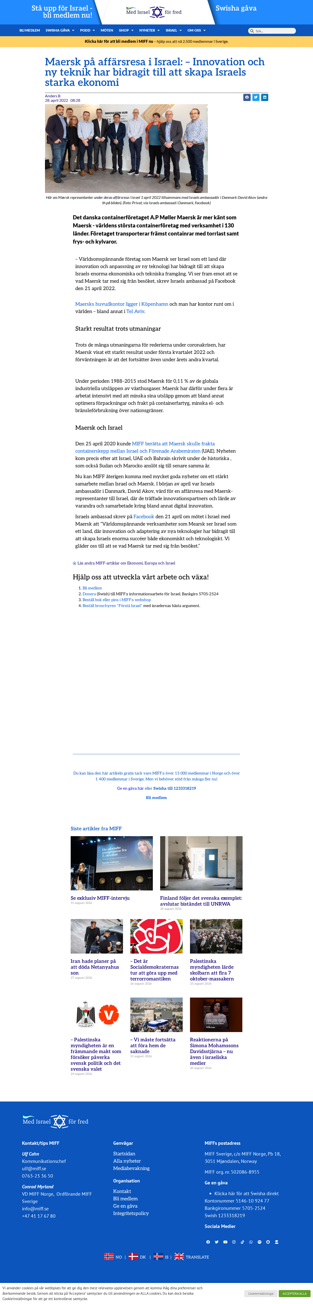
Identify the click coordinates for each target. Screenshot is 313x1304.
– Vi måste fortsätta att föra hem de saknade (153, 1046)
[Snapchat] (268, 1242)
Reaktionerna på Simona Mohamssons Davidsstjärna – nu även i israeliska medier (214, 1051)
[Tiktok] (242, 1242)
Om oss (194, 30)
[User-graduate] (276, 1242)
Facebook (144, 517)
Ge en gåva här (130, 788)
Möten (107, 30)
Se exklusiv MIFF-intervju (100, 898)
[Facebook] (208, 1242)
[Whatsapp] (251, 1242)
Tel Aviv (135, 312)
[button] (246, 97)
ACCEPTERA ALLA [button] (295, 1294)
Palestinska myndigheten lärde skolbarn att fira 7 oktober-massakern (212, 970)
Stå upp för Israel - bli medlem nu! (62, 12)
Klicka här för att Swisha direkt (246, 1193)
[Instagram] (234, 1242)
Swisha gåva (236, 8)
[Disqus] (156, 675)
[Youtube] (225, 1242)
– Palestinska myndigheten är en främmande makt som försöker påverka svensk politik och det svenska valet (96, 1054)
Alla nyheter (127, 1161)
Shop (124, 30)
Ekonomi (135, 563)
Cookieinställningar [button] (261, 1294)
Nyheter (147, 30)
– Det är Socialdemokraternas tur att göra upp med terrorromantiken (154, 970)
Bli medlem (30, 30)
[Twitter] (217, 1242)
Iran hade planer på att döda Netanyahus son (95, 967)
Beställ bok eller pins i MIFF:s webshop (117, 600)
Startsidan (124, 1154)
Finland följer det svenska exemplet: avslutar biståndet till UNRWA (201, 901)
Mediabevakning (131, 1168)
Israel (171, 30)
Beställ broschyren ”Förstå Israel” (112, 606)
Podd (85, 30)
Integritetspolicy (131, 1213)
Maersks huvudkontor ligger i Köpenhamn (121, 304)
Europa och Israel (160, 563)
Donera (89, 594)
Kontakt (122, 1191)
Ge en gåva (125, 1206)
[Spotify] (259, 1242)
